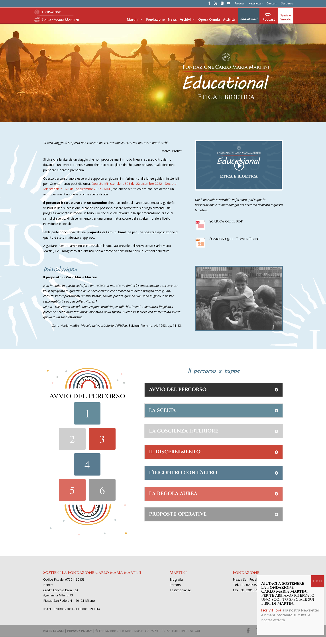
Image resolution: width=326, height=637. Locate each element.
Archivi (185, 19)
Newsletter (255, 3)
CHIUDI (317, 581)
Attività (229, 19)
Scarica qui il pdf (226, 221)
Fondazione (155, 19)
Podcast (269, 19)
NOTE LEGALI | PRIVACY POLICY (67, 631)
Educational (248, 19)
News (172, 19)
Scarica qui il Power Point (234, 238)
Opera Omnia (209, 19)
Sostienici (287, 3)
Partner (239, 3)
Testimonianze (180, 590)
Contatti (272, 3)
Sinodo (285, 19)
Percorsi (175, 585)
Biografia (176, 579)
